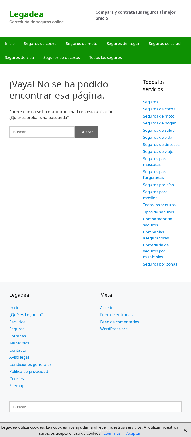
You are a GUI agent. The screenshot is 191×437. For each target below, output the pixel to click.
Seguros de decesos (61, 57)
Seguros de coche (40, 43)
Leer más (112, 433)
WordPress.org (114, 328)
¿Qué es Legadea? (26, 314)
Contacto (17, 350)
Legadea (26, 14)
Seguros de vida (19, 57)
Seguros (150, 101)
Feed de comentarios (119, 321)
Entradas (17, 336)
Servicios (17, 321)
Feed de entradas (116, 314)
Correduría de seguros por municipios (156, 250)
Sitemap (16, 385)
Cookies (16, 378)
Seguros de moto (81, 43)
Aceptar (133, 433)
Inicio (10, 43)
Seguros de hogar (123, 43)
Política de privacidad (28, 371)
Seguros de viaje (158, 151)
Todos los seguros (105, 57)
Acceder (107, 307)
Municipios (19, 343)
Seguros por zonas (160, 264)
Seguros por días (158, 184)
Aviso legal (19, 357)
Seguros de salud (165, 43)
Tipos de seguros (158, 212)
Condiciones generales (30, 364)
